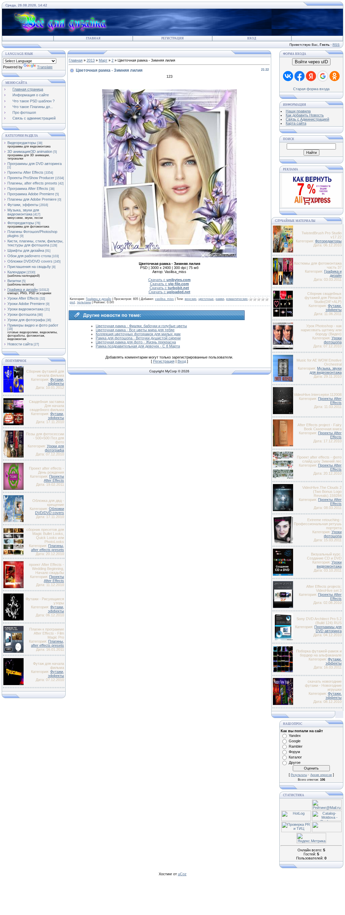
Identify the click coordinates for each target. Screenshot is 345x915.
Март (103, 60)
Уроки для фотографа (26, 320)
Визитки (14, 281)
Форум (294, 752)
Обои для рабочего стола (29, 256)
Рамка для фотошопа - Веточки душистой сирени (138, 338)
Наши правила (298, 111)
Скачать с (169, 280)
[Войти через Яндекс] (311, 76)
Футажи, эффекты (22, 205)
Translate (45, 67)
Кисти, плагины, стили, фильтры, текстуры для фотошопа (35, 243)
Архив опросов (321, 775)
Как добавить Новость (305, 115)
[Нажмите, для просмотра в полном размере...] (169, 256)
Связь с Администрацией (307, 119)
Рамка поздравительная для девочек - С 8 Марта (138, 346)
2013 (91, 60)
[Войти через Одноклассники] (335, 76)
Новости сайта (20, 344)
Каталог (295, 757)
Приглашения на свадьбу (29, 267)
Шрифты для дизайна (25, 250)
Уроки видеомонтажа (25, 309)
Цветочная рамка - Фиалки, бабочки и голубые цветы (141, 326)
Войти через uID (311, 61)
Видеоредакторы (21, 143)
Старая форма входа (311, 89)
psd (72, 302)
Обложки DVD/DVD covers (30, 261)
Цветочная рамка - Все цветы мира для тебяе (135, 330)
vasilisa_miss (164, 299)
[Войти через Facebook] (299, 76)
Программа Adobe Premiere (30, 194)
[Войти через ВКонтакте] (288, 76)
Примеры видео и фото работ (32, 325)
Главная (93, 38)
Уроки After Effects (23, 298)
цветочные (206, 299)
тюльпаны (84, 302)
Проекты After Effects (25, 172)
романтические (237, 299)
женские (190, 299)
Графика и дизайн (22, 289)
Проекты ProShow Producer (30, 178)
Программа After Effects (27, 189)
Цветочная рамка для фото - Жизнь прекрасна (136, 342)
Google (295, 741)
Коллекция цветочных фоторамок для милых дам (138, 334)
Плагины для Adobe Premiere (32, 199)
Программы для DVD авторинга (34, 164)
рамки (220, 299)
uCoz (182, 874)
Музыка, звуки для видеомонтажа (23, 212)
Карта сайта (296, 123)
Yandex (295, 736)
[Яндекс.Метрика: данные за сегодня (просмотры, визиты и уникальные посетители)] (311, 838)
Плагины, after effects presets (32, 183)
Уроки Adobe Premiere (26, 304)
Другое (295, 762)
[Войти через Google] (322, 76)
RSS (336, 44)
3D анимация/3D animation (29, 151)
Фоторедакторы (20, 223)
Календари (16, 272)
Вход (251, 38)
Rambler (296, 746)
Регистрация (172, 38)
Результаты (299, 775)
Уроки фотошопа (21, 314)
